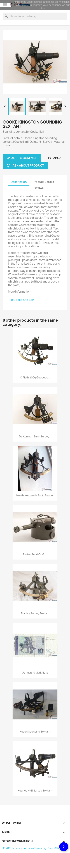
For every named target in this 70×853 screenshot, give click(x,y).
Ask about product (25, 166)
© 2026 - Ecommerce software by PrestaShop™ (34, 848)
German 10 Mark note (35, 672)
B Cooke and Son (22, 300)
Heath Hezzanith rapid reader (35, 495)
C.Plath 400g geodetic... (35, 377)
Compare (55, 158)
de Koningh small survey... (35, 436)
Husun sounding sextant (35, 731)
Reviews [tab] (38, 188)
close (5, 5)
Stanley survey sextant (35, 613)
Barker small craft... (35, 554)
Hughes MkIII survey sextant (35, 790)
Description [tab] (19, 182)
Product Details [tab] (43, 182)
